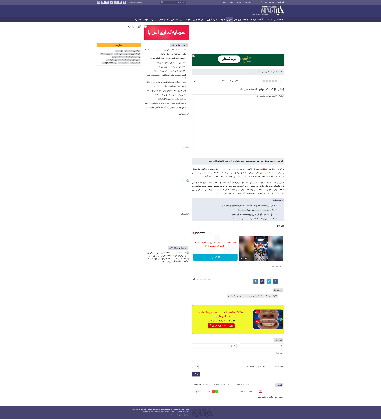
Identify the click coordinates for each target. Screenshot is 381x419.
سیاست (269, 19)
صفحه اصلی (278, 19)
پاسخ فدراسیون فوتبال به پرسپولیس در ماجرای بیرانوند (253, 214)
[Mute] (246, 258)
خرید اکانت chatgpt (109, 63)
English (264, 2)
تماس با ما (248, 2)
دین (181, 19)
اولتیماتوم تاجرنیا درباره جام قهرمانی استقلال (169, 71)
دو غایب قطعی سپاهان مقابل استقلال (171, 99)
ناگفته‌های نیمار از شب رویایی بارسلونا (171, 66)
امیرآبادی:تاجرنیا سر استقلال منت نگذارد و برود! (168, 58)
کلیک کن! (215, 257)
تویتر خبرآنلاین (111, 2)
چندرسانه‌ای (164, 19)
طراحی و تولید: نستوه (177, 415)
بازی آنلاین (119, 51)
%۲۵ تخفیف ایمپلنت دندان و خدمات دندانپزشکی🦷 (221, 314)
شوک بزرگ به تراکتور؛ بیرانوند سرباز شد (171, 62)
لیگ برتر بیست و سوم (236, 295)
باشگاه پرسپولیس (255, 295)
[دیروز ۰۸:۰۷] (181, 256)
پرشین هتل (135, 56)
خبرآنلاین (268, 11)
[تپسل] (193, 55)
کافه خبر (174, 19)
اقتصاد (260, 19)
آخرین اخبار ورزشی (179, 45)
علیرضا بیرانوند (271, 295)
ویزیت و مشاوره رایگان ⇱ (221, 326)
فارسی (279, 2)
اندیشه (188, 19)
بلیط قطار (109, 59)
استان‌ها (138, 19)
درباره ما (239, 2)
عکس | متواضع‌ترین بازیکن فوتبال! (173, 54)
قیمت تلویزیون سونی (132, 54)
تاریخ (223, 19)
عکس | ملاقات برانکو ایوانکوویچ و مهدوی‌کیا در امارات (166, 82)
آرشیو (224, 2)
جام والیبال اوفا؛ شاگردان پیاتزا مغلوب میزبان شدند (166, 90)
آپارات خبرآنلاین (107, 2)
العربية (271, 2)
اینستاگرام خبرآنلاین (116, 2)
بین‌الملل (237, 19)
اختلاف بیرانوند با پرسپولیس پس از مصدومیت (256, 210)
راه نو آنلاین (128, 51)
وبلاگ (145, 19)
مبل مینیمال (118, 54)
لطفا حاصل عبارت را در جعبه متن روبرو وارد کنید (265, 366)
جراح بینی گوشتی (106, 54)
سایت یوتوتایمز (123, 63)
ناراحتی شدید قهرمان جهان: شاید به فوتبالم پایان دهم (165, 103)
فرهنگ (253, 19)
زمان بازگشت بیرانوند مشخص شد (261, 89)
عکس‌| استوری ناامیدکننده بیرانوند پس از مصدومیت (254, 219)
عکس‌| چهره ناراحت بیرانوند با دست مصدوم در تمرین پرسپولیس (248, 205)
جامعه (245, 19)
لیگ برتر (256, 71)
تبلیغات (231, 2)
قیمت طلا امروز (120, 59)
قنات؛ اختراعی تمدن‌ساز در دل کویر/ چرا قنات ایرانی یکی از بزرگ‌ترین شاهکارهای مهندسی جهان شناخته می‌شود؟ (158, 257)
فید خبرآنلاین (124, 2)
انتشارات (153, 19)
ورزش (229, 19)
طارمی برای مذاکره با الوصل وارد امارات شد (170, 94)
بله (103, 2)
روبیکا (98, 2)
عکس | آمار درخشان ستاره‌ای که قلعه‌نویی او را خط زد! (165, 49)
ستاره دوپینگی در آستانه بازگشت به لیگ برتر (169, 86)
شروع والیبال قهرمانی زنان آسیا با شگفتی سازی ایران (166, 107)
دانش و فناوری (212, 19)
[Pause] (241, 258)
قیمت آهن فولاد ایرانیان (121, 56)
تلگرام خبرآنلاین (120, 2)
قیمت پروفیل (135, 63)
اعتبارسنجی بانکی (133, 59)
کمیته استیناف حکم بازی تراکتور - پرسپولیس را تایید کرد (166, 77)
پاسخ (197, 391)
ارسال (196, 373)
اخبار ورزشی (266, 71)
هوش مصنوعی (198, 19)
